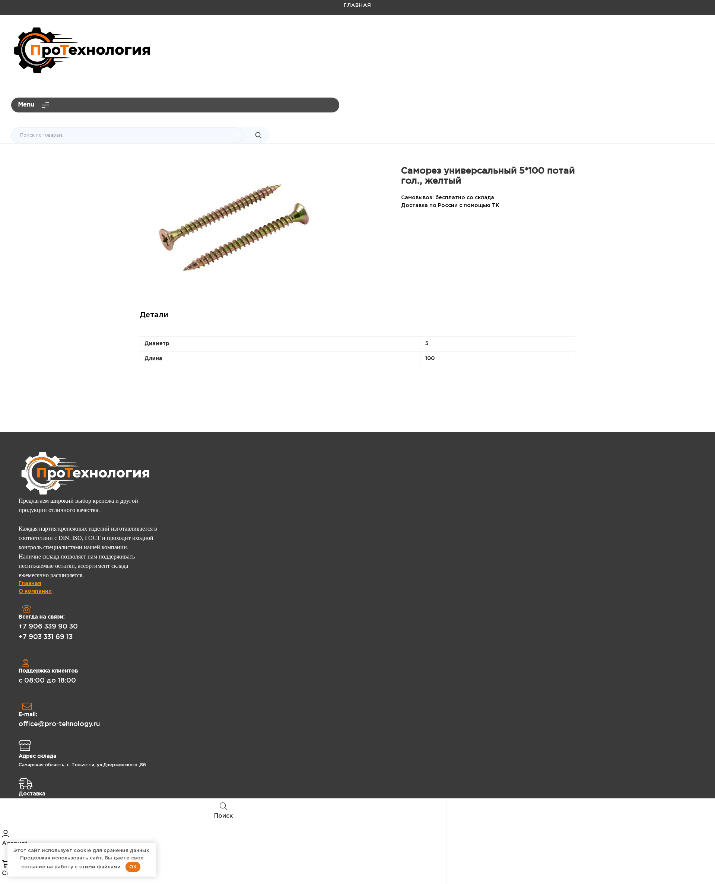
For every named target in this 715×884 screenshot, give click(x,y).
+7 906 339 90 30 (48, 627)
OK (133, 866)
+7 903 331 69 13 (46, 637)
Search (258, 135)
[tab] (154, 318)
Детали (154, 315)
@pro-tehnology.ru (672, 36)
